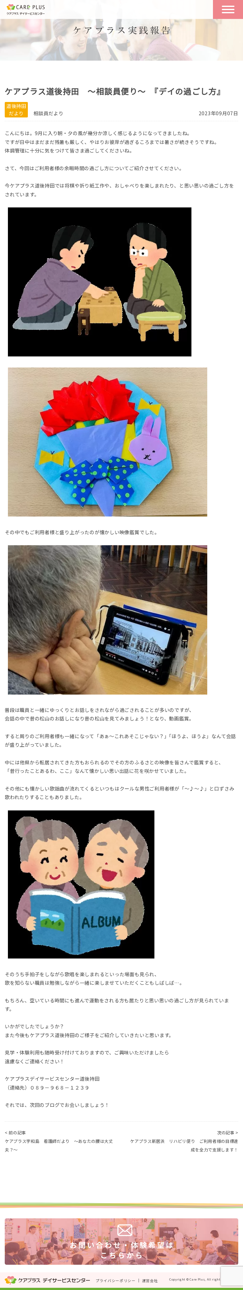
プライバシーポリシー (116, 1280)
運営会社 (150, 1280)
